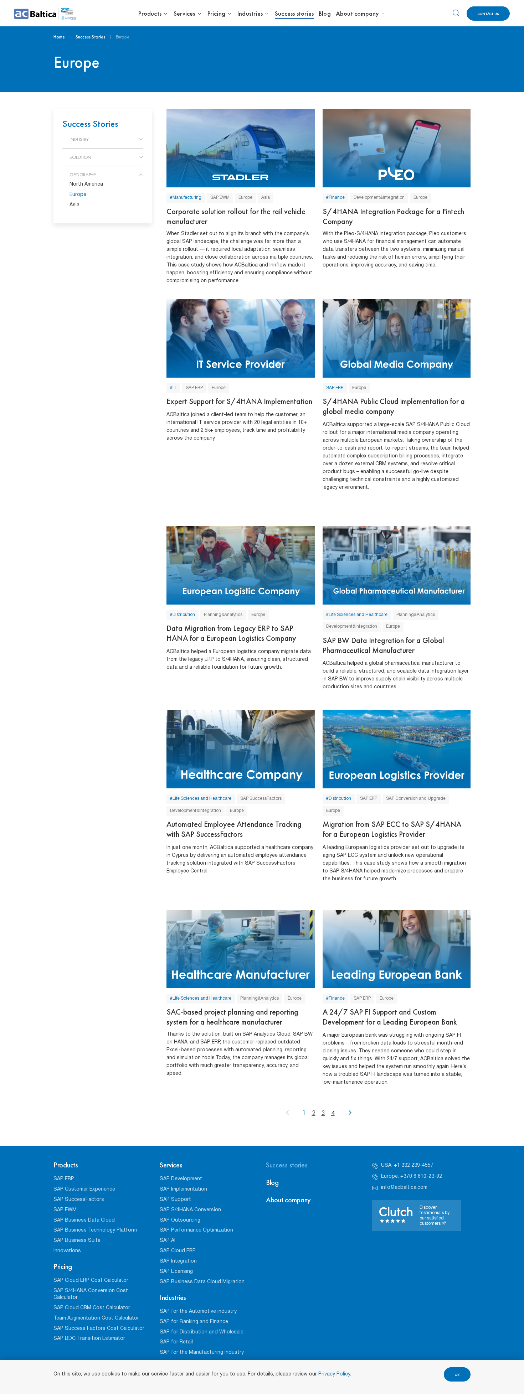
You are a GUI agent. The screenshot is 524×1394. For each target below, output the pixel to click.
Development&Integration (379, 197)
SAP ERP (194, 388)
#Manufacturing (185, 197)
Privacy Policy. (334, 1374)
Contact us (488, 13)
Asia (265, 197)
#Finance (335, 197)
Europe (245, 197)
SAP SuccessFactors (261, 798)
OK (457, 1374)
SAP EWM (220, 197)
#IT (173, 388)
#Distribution (182, 615)
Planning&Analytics (223, 615)
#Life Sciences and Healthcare (356, 615)
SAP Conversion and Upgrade (416, 798)
